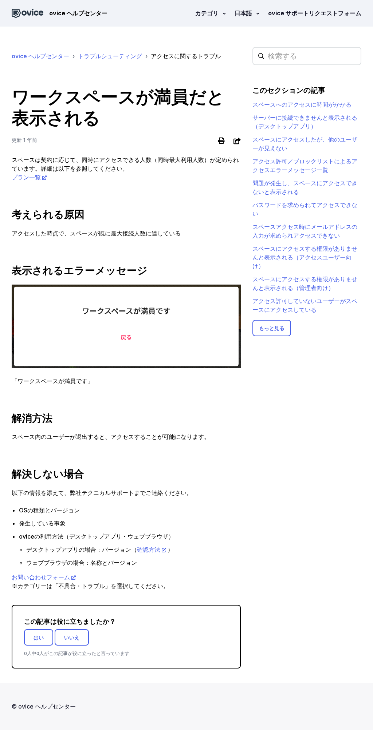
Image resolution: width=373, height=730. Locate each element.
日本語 (244, 13)
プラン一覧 (26, 177)
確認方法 (148, 549)
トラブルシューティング (110, 56)
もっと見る (271, 328)
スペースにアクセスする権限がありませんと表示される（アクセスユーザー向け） (304, 257)
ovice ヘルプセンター (40, 56)
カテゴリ (207, 13)
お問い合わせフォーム (41, 577)
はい (39, 637)
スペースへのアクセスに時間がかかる (302, 104)
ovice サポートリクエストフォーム (314, 13)
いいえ (71, 637)
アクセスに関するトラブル (186, 56)
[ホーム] (27, 13)
